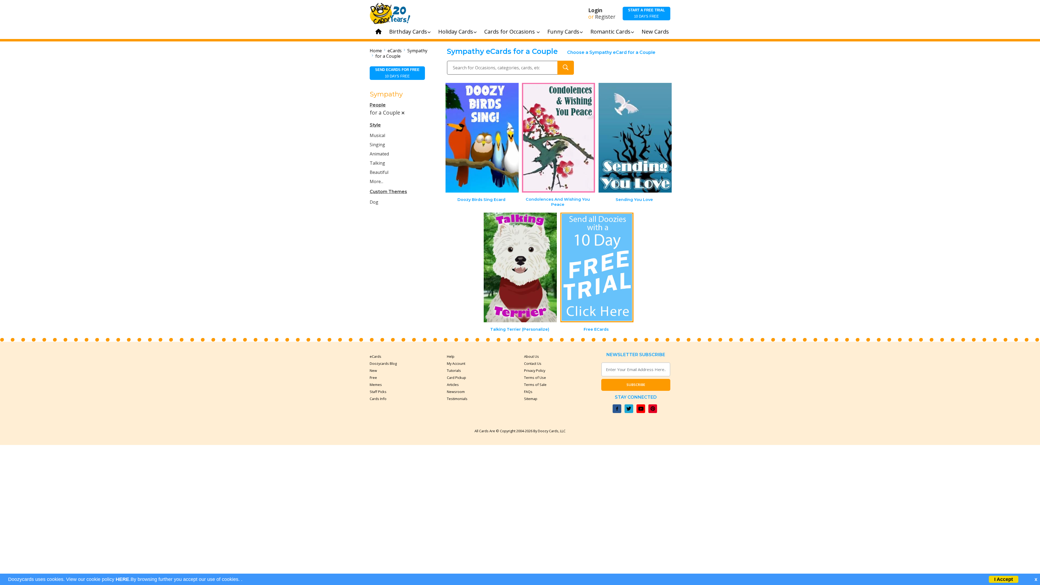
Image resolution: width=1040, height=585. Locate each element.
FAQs (528, 391)
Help (450, 356)
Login (595, 10)
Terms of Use (535, 377)
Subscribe (635, 384)
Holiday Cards (455, 31)
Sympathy (417, 50)
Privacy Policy (534, 370)
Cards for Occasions (510, 31)
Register (605, 17)
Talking (377, 163)
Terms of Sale (535, 384)
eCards (395, 50)
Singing (377, 145)
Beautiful (379, 172)
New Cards (655, 31)
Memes (376, 384)
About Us (531, 356)
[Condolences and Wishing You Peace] (558, 138)
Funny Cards (563, 31)
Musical (377, 135)
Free (373, 377)
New (373, 370)
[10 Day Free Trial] (596, 267)
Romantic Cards (610, 31)
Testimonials (457, 398)
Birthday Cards (408, 31)
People (378, 105)
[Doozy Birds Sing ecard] (482, 138)
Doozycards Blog (383, 363)
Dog (374, 202)
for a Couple (388, 56)
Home (376, 50)
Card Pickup (456, 377)
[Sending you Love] (635, 138)
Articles (453, 384)
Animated (379, 154)
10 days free (646, 13)
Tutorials (454, 370)
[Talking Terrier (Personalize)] (520, 267)
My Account (456, 363)
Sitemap (530, 398)
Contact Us (532, 363)
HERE (122, 579)
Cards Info (378, 398)
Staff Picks (378, 391)
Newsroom (456, 391)
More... (376, 181)
